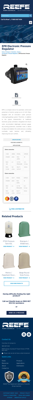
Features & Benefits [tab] (16, 142)
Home (3, 52)
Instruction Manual (16, 105)
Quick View (9, 237)
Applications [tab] (16, 145)
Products (8, 52)
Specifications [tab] (16, 139)
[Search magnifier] (30, 15)
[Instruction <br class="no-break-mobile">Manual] (16, 102)
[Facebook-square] (29, 334)
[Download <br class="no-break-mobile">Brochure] (16, 95)
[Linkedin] (24, 334)
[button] (30, 22)
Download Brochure (16, 97)
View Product (7, 246)
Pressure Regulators (13, 53)
